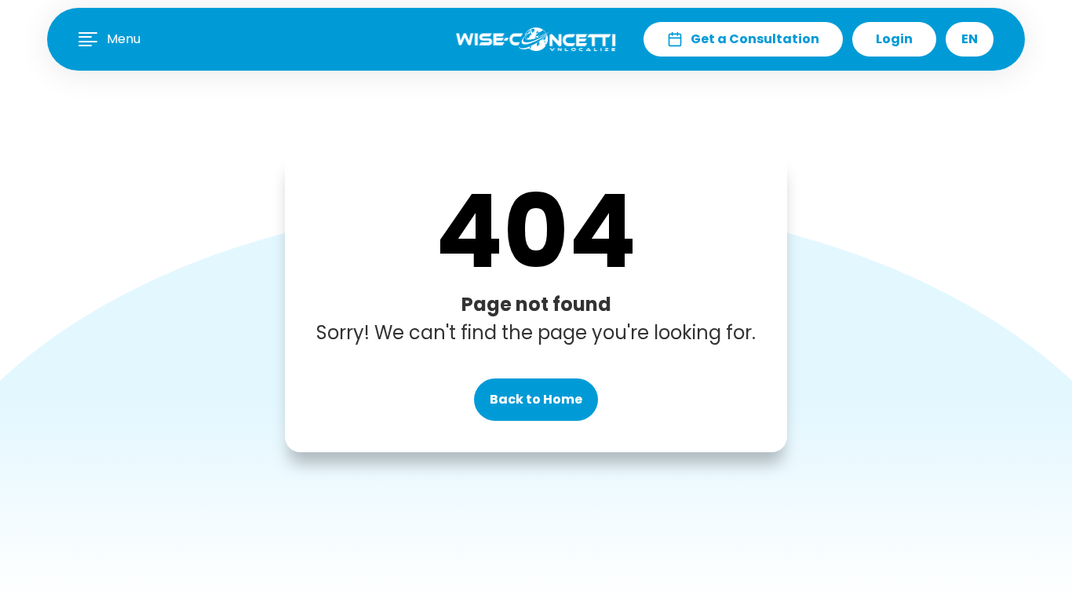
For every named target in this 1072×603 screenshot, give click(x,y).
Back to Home (536, 399)
